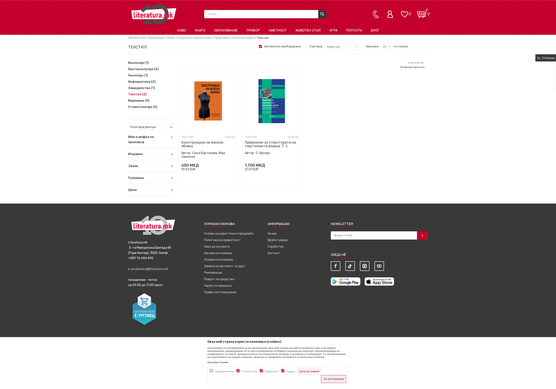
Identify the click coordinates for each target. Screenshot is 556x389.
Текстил (137, 94)
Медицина (138, 100)
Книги (171, 37)
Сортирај (315, 46)
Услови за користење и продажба (228, 233)
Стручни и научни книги (194, 37)
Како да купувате (217, 246)
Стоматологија (142, 107)
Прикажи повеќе (217, 362)
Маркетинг (271, 371)
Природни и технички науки (234, 37)
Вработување (278, 240)
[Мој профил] (391, 14)
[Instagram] (364, 266)
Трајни (290, 371)
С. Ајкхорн (263, 153)
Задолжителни (224, 371)
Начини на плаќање (218, 253)
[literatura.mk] (153, 14)
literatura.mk (136, 37)
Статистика (249, 371)
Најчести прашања (218, 286)
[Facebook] (335, 266)
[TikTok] (350, 266)
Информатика (142, 81)
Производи (156, 37)
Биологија (138, 63)
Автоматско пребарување (282, 46)
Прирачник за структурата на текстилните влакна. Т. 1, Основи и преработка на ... (270, 146)
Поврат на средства (219, 279)
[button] (151, 154)
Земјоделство (141, 88)
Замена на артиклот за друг (224, 266)
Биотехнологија (143, 69)
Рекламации (213, 273)
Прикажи (372, 46)
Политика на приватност (222, 240)
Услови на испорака (218, 260)
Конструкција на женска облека (202, 144)
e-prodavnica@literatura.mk (148, 269)
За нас (272, 233)
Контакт (274, 253)
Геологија (138, 75)
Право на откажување (220, 292)
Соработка (275, 246)
